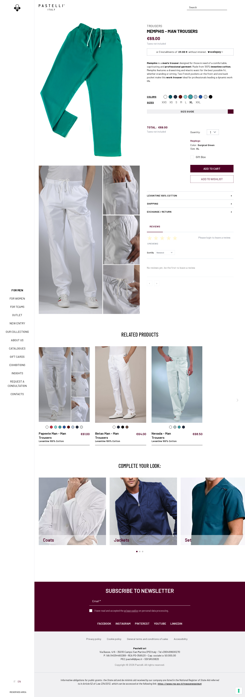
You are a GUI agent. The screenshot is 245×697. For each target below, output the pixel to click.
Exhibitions (17, 365)
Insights (17, 373)
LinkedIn (176, 623)
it (15, 681)
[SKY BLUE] (195, 96)
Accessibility (180, 638)
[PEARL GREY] (205, 96)
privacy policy (131, 610)
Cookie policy (114, 638)
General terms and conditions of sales (147, 638)
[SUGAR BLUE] (200, 96)
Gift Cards (17, 356)
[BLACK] (210, 96)
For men (17, 290)
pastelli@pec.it (134, 659)
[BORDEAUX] (180, 96)
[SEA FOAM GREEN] (185, 96)
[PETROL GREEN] (170, 96)
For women (17, 298)
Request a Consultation (17, 383)
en (19, 681)
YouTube (160, 623)
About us (17, 340)
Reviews (155, 226)
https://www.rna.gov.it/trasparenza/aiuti (180, 683)
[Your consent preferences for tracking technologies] (238, 690)
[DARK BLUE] (175, 96)
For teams (17, 306)
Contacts (17, 394)
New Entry (17, 323)
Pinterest (142, 623)
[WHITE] (165, 96)
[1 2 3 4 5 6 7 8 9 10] (213, 132)
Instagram (123, 623)
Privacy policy (93, 638)
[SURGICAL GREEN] (190, 96)
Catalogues (17, 348)
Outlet (17, 315)
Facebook (104, 623)
